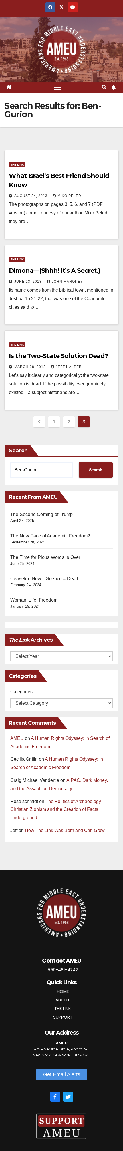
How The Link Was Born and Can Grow (65, 830)
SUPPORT (62, 1017)
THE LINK (62, 1008)
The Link (17, 164)
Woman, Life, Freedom (33, 600)
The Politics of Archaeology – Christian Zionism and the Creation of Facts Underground (57, 809)
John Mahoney (67, 282)
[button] (104, 87)
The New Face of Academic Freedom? (50, 535)
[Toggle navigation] (57, 87)
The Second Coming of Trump (41, 514)
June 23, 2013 (28, 282)
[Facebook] (55, 1097)
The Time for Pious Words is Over (45, 557)
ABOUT (62, 1000)
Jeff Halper (69, 367)
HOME (63, 991)
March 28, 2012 (30, 367)
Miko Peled (69, 196)
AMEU (17, 738)
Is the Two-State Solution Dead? (58, 356)
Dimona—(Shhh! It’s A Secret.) (54, 270)
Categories (21, 691)
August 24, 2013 (31, 196)
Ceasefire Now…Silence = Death (45, 578)
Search (18, 450)
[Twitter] (68, 1097)
